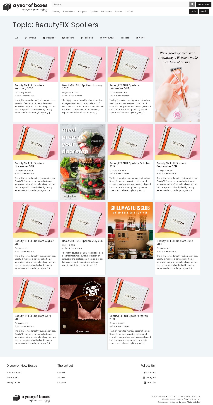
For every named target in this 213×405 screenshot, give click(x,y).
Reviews (30, 37)
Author (18, 95)
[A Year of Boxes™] (25, 7)
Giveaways (107, 37)
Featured (86, 37)
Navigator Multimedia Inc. (189, 402)
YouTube (151, 382)
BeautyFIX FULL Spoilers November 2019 (29, 164)
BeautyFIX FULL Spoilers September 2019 (171, 164)
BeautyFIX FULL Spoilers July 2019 (83, 241)
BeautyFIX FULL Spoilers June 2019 (175, 242)
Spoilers (94, 11)
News (140, 37)
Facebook (151, 372)
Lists (125, 37)
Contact (129, 11)
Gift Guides (106, 11)
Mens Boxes (13, 377)
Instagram (150, 377)
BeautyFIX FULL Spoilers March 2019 (128, 317)
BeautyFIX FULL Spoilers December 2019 (124, 87)
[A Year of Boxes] (31, 398)
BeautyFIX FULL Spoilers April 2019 (33, 317)
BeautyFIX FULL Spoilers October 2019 (129, 164)
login (193, 11)
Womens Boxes (14, 372)
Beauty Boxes (13, 382)
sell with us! (203, 4)
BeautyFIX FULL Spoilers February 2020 (29, 87)
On (16, 92)
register (204, 11)
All (16, 37)
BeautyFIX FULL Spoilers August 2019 (34, 242)
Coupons (82, 11)
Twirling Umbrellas (192, 399)
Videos (118, 11)
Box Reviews (69, 11)
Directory (56, 11)
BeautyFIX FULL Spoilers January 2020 (82, 87)
